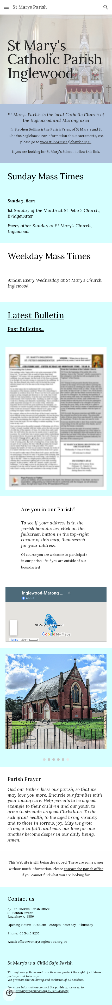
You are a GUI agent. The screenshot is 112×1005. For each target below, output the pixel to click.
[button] (6, 7)
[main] (56, 59)
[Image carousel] (56, 707)
